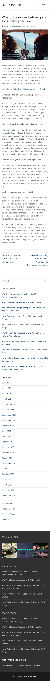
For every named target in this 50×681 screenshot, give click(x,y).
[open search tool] (37, 5)
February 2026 (8, 404)
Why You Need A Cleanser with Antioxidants (21, 302)
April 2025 (6, 436)
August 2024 (7, 458)
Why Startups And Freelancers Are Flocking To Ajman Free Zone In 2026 (22, 368)
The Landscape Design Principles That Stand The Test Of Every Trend (23, 309)
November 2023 (9, 463)
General (31, 26)
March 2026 (7, 399)
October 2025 (8, 426)
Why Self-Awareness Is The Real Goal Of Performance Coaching (19, 295)
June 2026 (6, 388)
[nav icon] (43, 5)
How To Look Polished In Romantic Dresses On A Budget (23, 326)
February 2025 (8, 442)
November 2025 (9, 420)
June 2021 (6, 479)
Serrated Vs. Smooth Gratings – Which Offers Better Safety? (24, 351)
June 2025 (6, 431)
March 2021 (7, 485)
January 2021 (8, 490)
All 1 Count (12, 5)
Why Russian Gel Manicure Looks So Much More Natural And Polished (23, 334)
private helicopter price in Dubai (30, 89)
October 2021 (8, 474)
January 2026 (8, 409)
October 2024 (8, 452)
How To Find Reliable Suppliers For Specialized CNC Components (25, 359)
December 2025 (9, 415)
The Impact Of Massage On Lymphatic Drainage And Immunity (25, 342)
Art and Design (8, 509)
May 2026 (6, 393)
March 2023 (7, 469)
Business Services (9, 514)
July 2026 (6, 383)
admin (5, 26)
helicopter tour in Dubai (12, 133)
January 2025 (8, 447)
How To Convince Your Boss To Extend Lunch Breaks (22, 317)
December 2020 (9, 495)
